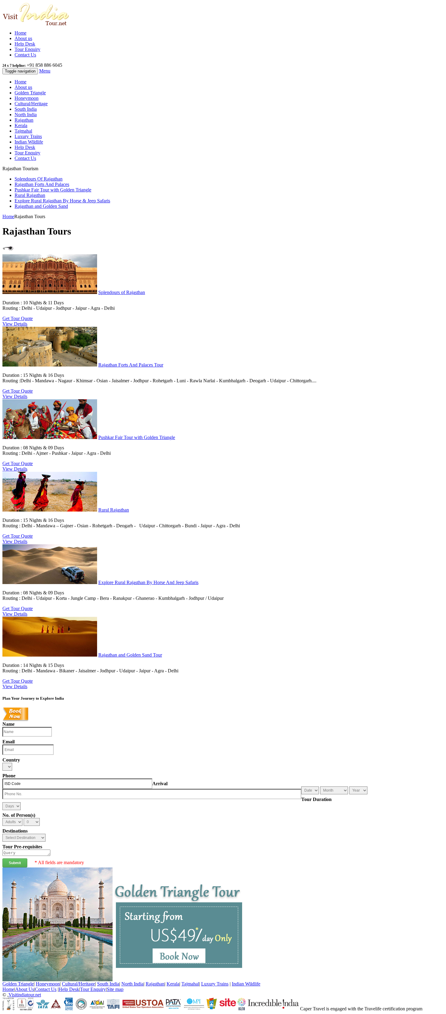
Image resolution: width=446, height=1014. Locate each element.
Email (8, 741)
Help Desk (25, 43)
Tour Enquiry (27, 49)
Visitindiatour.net (24, 994)
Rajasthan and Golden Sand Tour (130, 654)
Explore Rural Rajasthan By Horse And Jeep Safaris (148, 582)
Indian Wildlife (29, 141)
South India (26, 109)
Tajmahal (23, 131)
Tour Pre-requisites (22, 846)
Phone (8, 775)
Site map (115, 989)
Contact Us (25, 54)
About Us (24, 989)
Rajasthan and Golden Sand (41, 206)
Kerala (21, 125)
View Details (14, 323)
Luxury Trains (28, 136)
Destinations (15, 830)
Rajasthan (24, 120)
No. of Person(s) (18, 815)
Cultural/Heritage (31, 103)
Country (11, 759)
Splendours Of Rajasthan (39, 178)
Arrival (159, 783)
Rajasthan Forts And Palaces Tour (130, 364)
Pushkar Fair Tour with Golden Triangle (53, 189)
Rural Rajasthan (30, 195)
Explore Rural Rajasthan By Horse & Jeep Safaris (62, 200)
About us (23, 38)
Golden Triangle (30, 92)
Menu (44, 70)
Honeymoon (27, 98)
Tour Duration (316, 799)
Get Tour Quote (17, 318)
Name (8, 724)
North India (26, 114)
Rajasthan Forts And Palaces (42, 184)
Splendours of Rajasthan (121, 292)
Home (20, 32)
